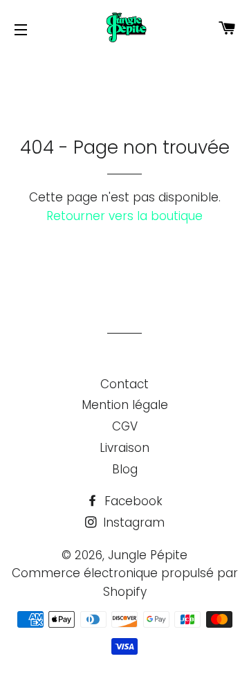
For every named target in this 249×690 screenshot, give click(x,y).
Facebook (132, 501)
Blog (125, 469)
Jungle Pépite (147, 555)
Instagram (132, 522)
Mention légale (125, 405)
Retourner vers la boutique (124, 216)
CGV (125, 426)
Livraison (124, 447)
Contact (124, 384)
